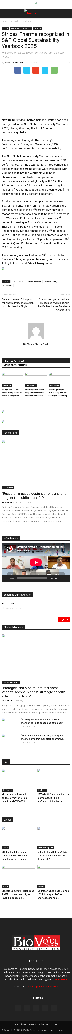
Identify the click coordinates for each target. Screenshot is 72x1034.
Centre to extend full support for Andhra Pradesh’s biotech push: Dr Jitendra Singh (18, 303)
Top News (37, 28)
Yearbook (7, 285)
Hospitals (7, 386)
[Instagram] (27, 1008)
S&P (21, 281)
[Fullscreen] (66, 578)
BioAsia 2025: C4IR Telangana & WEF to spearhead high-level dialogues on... (18, 894)
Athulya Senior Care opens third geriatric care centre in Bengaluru (12, 393)
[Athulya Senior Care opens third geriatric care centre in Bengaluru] (12, 379)
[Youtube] (54, 1008)
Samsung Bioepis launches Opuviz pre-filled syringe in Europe (58, 393)
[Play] (6, 578)
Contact (55, 1024)
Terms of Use (19, 1024)
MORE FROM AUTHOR (15, 365)
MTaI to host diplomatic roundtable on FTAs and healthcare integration (15, 855)
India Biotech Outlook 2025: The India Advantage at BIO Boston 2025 (52, 855)
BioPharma (27, 21)
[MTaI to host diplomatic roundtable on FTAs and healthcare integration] (18, 838)
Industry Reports (45, 848)
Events (5, 848)
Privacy (32, 1024)
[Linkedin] (36, 1008)
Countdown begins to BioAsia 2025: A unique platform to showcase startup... (53, 894)
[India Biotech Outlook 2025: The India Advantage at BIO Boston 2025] (53, 838)
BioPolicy (42, 790)
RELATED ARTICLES (14, 360)
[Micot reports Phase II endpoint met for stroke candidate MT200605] (36, 379)
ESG (13, 281)
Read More (60, 979)
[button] (56, 22)
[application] (36, 562)
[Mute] (60, 578)
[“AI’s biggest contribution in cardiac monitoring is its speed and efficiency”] (10, 724)
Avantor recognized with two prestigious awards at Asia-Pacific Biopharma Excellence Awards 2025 (54, 304)
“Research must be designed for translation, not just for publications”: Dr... (35, 496)
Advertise (43, 1024)
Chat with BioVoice (11, 682)
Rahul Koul (7, 502)
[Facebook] (18, 1008)
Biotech (14, 21)
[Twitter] (45, 1008)
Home (5, 21)
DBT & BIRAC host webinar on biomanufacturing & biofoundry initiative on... (53, 798)
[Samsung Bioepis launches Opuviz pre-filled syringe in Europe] (59, 379)
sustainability (51, 281)
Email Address (9, 603)
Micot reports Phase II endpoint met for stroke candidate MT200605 (35, 393)
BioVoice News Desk (13, 62)
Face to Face (8, 488)
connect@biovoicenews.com (42, 986)
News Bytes (26, 28)
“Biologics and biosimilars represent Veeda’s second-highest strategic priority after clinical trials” (33, 692)
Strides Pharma (34, 281)
